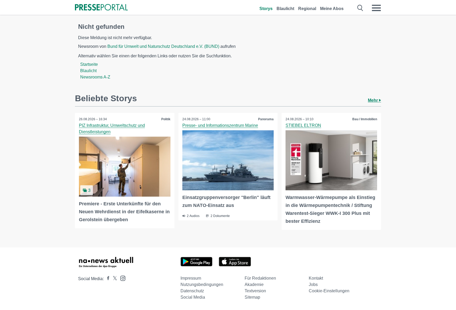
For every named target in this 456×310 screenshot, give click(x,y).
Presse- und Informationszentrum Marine (220, 125)
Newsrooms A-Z (95, 77)
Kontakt (316, 278)
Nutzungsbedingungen (201, 284)
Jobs (313, 284)
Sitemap (252, 297)
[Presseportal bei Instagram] (121, 278)
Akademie (254, 284)
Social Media (192, 297)
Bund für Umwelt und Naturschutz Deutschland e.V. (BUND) (163, 46)
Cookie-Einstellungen (329, 291)
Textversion (255, 291)
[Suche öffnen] (360, 8)
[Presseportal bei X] (113, 278)
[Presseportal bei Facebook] (107, 278)
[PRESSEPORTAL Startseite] (101, 7)
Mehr (373, 100)
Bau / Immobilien (364, 119)
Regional (307, 8)
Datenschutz (192, 291)
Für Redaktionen (260, 278)
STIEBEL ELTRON (303, 125)
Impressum (190, 278)
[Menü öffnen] (376, 8)
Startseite (89, 64)
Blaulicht (285, 8)
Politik (165, 119)
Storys (266, 8)
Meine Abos (332, 8)
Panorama (266, 119)
